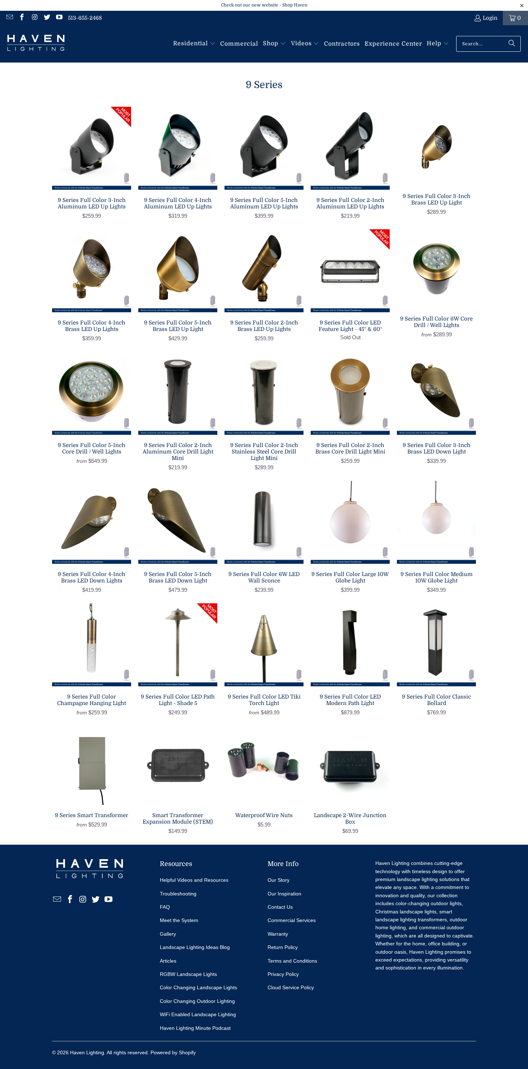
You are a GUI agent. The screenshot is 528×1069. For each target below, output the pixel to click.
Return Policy (283, 947)
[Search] (512, 44)
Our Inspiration (284, 894)
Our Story (279, 880)
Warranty (278, 934)
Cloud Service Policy (291, 987)
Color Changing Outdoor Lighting (197, 1001)
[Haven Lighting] (36, 44)
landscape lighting (417, 879)
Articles (168, 961)
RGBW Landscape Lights (188, 974)
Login (490, 18)
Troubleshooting (178, 894)
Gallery (168, 934)
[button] (194, 44)
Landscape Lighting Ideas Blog (195, 947)
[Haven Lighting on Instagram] (34, 18)
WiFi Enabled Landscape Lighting (198, 1014)
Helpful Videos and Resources (194, 880)
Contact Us (280, 907)
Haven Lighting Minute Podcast (195, 1028)
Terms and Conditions (292, 961)
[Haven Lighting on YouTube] (59, 18)
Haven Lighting (87, 1052)
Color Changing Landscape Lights (198, 987)
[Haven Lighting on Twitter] (46, 18)
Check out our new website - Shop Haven (264, 5)
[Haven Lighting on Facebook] (22, 18)
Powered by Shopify (173, 1052)
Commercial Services (292, 920)
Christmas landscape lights (405, 911)
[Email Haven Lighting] (9, 18)
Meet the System (179, 920)
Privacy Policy (283, 974)
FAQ (165, 907)
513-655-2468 (85, 18)
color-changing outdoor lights (428, 903)
